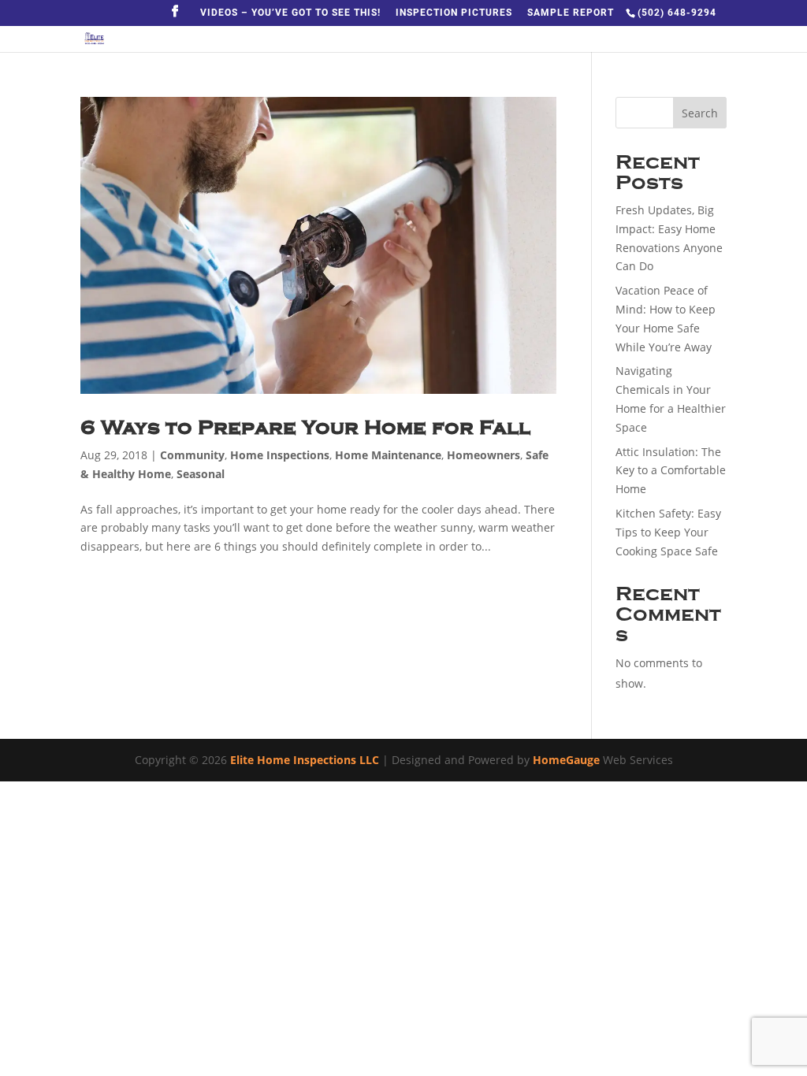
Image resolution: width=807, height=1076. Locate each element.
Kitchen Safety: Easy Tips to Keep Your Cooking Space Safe (668, 532)
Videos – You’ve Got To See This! (290, 13)
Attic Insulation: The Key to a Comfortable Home (670, 470)
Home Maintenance (388, 454)
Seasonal (201, 473)
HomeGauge (566, 759)
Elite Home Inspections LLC (304, 759)
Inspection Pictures (454, 13)
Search (700, 113)
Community (192, 454)
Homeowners (483, 454)
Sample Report (570, 13)
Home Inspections (279, 454)
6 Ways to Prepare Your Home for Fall (305, 427)
